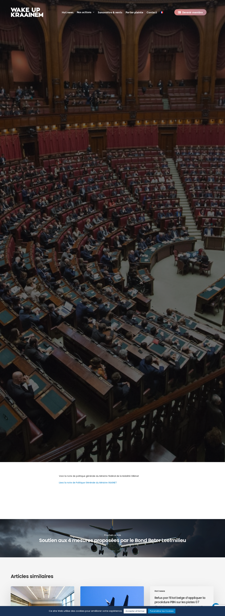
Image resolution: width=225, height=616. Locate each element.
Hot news (45, 271)
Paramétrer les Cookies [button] (162, 611)
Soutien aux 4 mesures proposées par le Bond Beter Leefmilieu (112, 538)
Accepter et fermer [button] (135, 611)
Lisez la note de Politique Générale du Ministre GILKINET (88, 482)
